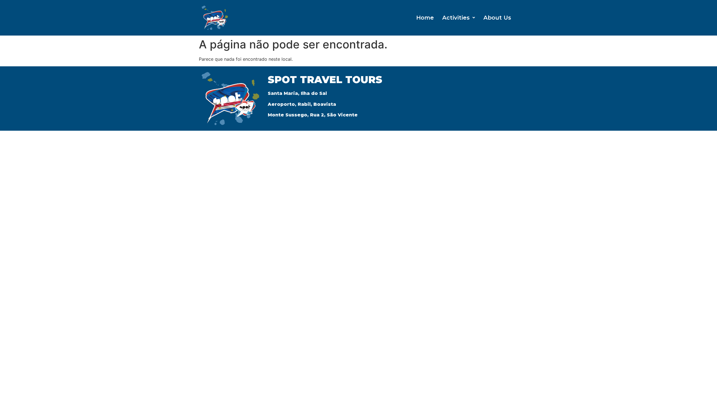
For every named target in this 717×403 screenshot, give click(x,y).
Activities (456, 17)
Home (425, 17)
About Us (497, 17)
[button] (458, 18)
